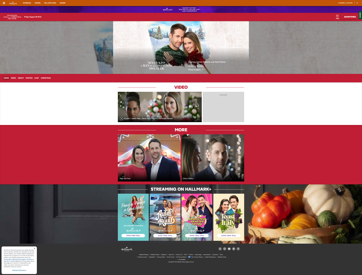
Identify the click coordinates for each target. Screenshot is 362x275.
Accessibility (182, 259)
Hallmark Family (155, 254)
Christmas (46, 78)
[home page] (13, 3)
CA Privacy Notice (181, 257)
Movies (37, 3)
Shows (62, 3)
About (21, 78)
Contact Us (179, 254)
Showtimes (350, 17)
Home (6, 78)
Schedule (27, 3)
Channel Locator (345, 3)
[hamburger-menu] (4, 3)
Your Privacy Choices (197, 257)
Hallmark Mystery (144, 254)
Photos (29, 78)
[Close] (34, 248)
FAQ (185, 254)
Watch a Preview (196, 66)
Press (221, 254)
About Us (171, 254)
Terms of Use (170, 257)
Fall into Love (50, 3)
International (206, 254)
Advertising (198, 254)
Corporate (215, 254)
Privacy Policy (161, 257)
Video (13, 78)
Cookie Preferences (210, 257)
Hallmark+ (164, 254)
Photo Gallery (194, 70)
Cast (36, 78)
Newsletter (152, 257)
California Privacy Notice (19, 259)
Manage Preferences (19, 270)
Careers (191, 254)
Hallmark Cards (222, 257)
